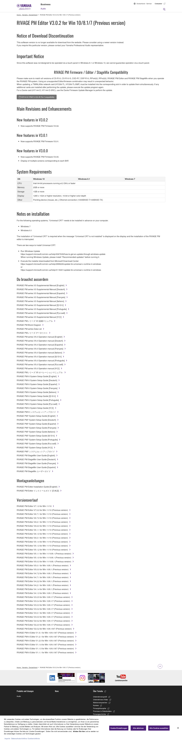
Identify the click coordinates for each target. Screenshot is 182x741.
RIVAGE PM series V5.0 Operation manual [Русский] (40, 364)
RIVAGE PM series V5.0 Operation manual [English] (39, 336)
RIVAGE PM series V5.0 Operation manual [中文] (38, 368)
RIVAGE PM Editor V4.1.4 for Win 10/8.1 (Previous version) (42, 589)
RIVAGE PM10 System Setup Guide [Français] (37, 388)
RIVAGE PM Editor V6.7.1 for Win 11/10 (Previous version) (42, 514)
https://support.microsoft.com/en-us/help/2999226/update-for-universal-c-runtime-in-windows (61, 264)
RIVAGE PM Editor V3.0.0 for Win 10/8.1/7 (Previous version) (43, 616)
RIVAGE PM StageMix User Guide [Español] (36, 467)
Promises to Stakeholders (102, 711)
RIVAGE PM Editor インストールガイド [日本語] (38, 490)
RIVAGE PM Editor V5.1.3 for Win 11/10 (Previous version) (42, 545)
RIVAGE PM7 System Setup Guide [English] (36, 415)
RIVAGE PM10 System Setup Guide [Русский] (37, 404)
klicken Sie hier (79, 731)
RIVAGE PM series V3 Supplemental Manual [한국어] (40, 305)
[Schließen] (178, 728)
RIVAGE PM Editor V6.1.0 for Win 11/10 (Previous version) (42, 533)
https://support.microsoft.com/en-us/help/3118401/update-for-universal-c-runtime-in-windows (61, 269)
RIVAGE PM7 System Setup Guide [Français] (36, 427)
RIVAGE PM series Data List (29, 328)
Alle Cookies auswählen (159, 728)
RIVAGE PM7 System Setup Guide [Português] (37, 439)
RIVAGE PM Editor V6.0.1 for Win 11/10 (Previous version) (42, 537)
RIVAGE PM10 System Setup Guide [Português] (38, 400)
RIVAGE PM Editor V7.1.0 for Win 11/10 (34, 506)
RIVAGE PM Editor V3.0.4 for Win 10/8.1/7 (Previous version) (43, 601)
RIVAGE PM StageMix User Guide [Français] (36, 463)
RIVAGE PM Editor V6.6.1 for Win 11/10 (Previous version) (42, 521)
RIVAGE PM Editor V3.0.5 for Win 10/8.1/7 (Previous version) (43, 597)
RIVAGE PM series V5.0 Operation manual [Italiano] (39, 352)
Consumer (158, 3)
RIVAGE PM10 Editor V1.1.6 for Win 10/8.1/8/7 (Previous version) (45, 644)
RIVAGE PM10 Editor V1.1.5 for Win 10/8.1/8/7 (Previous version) (45, 648)
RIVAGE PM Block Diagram (29, 324)
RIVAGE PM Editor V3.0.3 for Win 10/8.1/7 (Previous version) (43, 605)
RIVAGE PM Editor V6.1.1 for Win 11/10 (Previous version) (42, 529)
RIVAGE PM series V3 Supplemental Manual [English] (40, 285)
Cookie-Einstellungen (118, 728)
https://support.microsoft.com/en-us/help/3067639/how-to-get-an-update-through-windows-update (63, 254)
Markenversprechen (100, 702)
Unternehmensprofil (100, 697)
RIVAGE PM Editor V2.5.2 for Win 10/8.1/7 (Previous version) (43, 620)
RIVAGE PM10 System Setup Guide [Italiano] (36, 392)
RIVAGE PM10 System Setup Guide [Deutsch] (37, 380)
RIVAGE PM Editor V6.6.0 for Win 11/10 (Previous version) (42, 525)
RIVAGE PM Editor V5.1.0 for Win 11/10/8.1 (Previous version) (44, 557)
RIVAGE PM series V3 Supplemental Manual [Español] (41, 293)
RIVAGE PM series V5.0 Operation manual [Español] (40, 344)
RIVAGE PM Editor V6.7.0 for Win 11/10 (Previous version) (42, 518)
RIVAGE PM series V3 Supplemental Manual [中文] (39, 317)
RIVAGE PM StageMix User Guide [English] (36, 455)
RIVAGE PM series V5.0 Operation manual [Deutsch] (40, 340)
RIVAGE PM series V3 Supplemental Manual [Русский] (41, 313)
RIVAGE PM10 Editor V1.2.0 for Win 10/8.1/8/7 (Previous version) (45, 640)
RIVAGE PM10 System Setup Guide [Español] (37, 384)
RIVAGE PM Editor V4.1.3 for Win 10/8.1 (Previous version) (42, 593)
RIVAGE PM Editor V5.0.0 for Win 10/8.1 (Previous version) (42, 569)
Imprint (7, 738)
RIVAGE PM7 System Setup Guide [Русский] (36, 443)
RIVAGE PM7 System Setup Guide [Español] (36, 423)
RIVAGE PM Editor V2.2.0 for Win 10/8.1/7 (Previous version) (43, 624)
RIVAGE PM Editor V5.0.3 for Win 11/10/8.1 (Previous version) (44, 561)
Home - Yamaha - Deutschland (27, 15)
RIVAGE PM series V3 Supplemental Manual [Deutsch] (41, 289)
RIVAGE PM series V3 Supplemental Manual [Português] (42, 309)
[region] (91, 728)
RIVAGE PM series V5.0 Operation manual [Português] (41, 360)
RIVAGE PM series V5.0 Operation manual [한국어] (39, 356)
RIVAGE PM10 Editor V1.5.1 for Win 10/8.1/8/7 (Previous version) (45, 632)
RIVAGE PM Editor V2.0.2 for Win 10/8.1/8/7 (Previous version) (44, 628)
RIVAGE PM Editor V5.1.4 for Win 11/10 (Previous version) (42, 541)
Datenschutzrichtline (19, 738)
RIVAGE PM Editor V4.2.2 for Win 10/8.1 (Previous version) (42, 581)
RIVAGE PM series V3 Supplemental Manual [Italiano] (40, 301)
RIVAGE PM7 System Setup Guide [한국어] (36, 435)
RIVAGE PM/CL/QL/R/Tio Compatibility (37, 97)
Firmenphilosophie (99, 708)
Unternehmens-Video (100, 699)
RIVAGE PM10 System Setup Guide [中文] (35, 408)
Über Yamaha (98, 691)
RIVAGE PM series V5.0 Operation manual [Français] (40, 348)
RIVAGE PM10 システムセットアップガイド (36, 411)
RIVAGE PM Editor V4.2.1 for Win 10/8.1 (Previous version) (42, 585)
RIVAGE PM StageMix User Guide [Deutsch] (36, 459)
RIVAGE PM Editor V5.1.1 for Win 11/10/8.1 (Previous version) (44, 553)
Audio (43, 8)
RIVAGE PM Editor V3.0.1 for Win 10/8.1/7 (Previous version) (43, 612)
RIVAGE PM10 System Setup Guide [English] (36, 376)
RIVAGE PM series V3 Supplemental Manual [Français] (41, 297)
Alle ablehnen (138, 728)
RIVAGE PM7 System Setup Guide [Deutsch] (36, 419)
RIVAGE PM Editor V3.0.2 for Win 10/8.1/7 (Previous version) (43, 609)
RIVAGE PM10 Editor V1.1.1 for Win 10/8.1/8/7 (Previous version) (45, 652)
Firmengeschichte (99, 714)
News (57, 691)
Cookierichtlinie (34, 738)
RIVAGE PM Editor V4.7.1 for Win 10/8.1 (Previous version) (42, 577)
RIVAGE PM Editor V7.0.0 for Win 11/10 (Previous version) (42, 510)
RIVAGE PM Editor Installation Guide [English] (37, 486)
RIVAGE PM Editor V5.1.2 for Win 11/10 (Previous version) (42, 549)
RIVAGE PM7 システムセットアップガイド (36, 451)
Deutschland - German (144, 3)
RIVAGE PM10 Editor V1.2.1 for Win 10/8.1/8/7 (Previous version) (45, 636)
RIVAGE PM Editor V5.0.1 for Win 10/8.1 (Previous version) (42, 565)
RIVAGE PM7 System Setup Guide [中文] (35, 447)
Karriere (96, 705)
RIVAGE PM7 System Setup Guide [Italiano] (36, 431)
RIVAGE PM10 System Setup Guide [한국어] (36, 396)
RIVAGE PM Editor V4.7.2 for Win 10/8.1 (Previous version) (42, 573)
